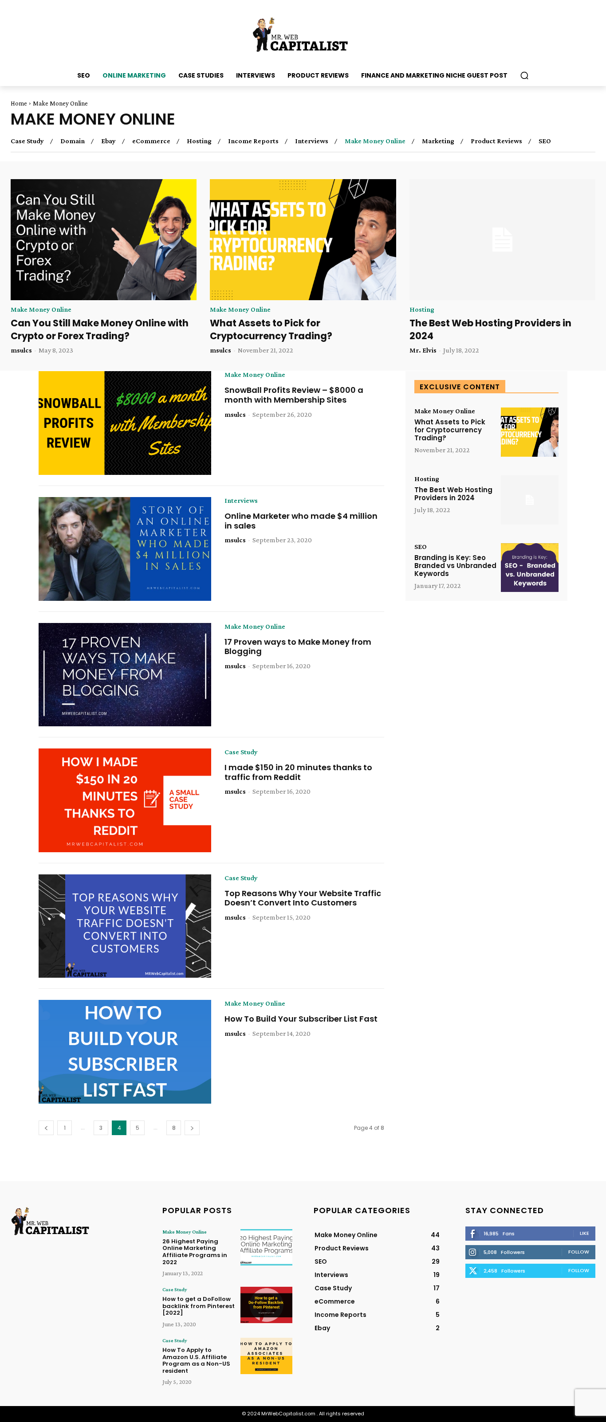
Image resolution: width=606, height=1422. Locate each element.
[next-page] (192, 1127)
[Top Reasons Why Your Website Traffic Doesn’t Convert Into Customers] (125, 926)
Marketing (438, 141)
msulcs (21, 350)
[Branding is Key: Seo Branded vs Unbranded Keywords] (530, 567)
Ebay (108, 141)
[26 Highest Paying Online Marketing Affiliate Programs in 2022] (266, 1247)
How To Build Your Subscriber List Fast (301, 1018)
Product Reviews (496, 141)
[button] (524, 75)
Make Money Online (375, 141)
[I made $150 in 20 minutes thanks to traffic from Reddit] (125, 800)
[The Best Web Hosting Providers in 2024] (502, 239)
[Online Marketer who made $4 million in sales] (125, 549)
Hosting (199, 141)
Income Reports (253, 141)
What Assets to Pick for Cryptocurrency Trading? (271, 329)
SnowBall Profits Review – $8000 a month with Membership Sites (293, 394)
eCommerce (151, 141)
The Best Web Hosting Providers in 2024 (490, 329)
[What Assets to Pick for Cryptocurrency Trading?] (303, 239)
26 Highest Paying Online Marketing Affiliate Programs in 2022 (194, 1251)
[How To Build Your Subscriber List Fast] (125, 1052)
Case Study (27, 141)
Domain (72, 141)
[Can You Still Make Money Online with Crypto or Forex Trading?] (104, 239)
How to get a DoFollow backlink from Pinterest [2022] (198, 1306)
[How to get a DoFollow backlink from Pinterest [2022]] (266, 1305)
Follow (578, 1251)
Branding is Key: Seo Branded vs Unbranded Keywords (455, 565)
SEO (545, 141)
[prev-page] (46, 1127)
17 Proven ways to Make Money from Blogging (297, 646)
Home (19, 103)
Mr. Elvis (423, 350)
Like (584, 1233)
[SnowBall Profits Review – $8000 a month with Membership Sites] (125, 423)
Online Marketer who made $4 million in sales (301, 520)
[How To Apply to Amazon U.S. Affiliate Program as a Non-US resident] (266, 1356)
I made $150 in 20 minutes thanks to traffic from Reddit (298, 772)
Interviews (311, 141)
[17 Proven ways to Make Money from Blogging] (125, 675)
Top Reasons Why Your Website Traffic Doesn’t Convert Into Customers (302, 898)
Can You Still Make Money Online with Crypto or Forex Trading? (100, 329)
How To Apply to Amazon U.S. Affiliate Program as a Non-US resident (196, 1360)
